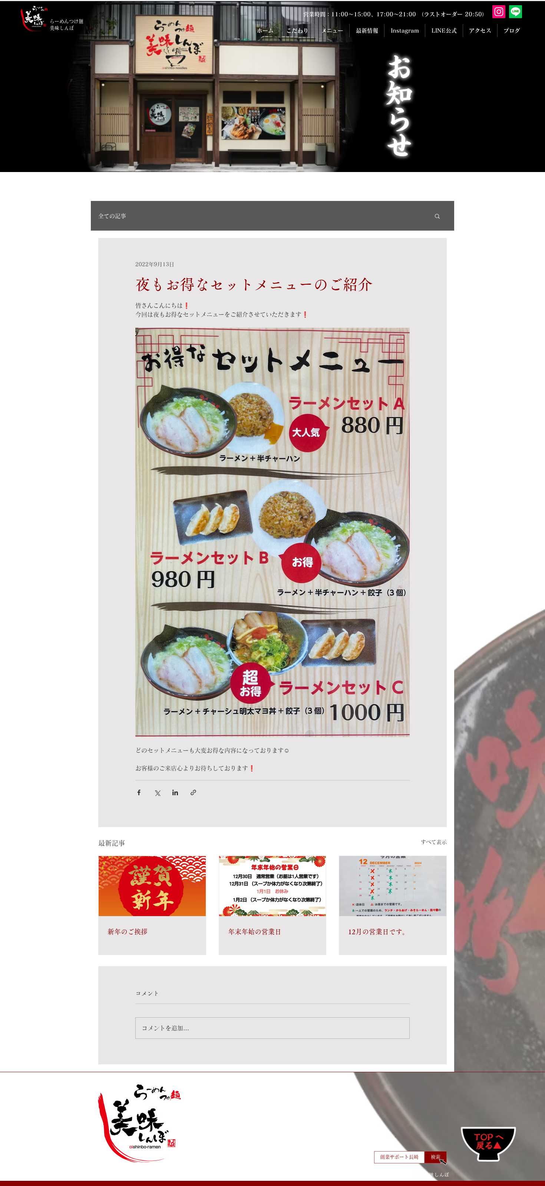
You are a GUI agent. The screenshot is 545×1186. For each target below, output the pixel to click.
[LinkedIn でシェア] (175, 792)
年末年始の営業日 (254, 931)
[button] (437, 216)
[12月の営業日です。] (392, 886)
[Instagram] (498, 11)
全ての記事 (112, 216)
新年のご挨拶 (128, 931)
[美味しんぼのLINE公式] (515, 11)
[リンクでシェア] (193, 792)
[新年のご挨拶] (152, 886)
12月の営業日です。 (378, 931)
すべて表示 (434, 842)
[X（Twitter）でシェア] (157, 792)
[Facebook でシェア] (138, 792)
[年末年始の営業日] (272, 886)
